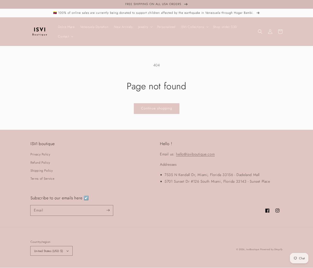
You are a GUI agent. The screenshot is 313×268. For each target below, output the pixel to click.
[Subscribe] (108, 210)
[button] (260, 32)
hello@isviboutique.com (195, 154)
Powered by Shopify (271, 249)
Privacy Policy (40, 154)
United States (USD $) (48, 251)
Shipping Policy (41, 170)
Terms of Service (42, 178)
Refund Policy (40, 162)
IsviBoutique (252, 249)
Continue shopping (156, 108)
